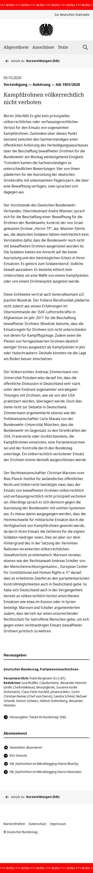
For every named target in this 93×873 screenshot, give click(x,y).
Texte (63, 47)
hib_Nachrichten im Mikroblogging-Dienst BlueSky (44, 763)
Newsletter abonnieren (26, 747)
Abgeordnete (16, 47)
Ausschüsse (43, 47)
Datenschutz (37, 824)
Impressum (58, 824)
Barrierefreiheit (14, 824)
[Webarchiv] (46, 30)
